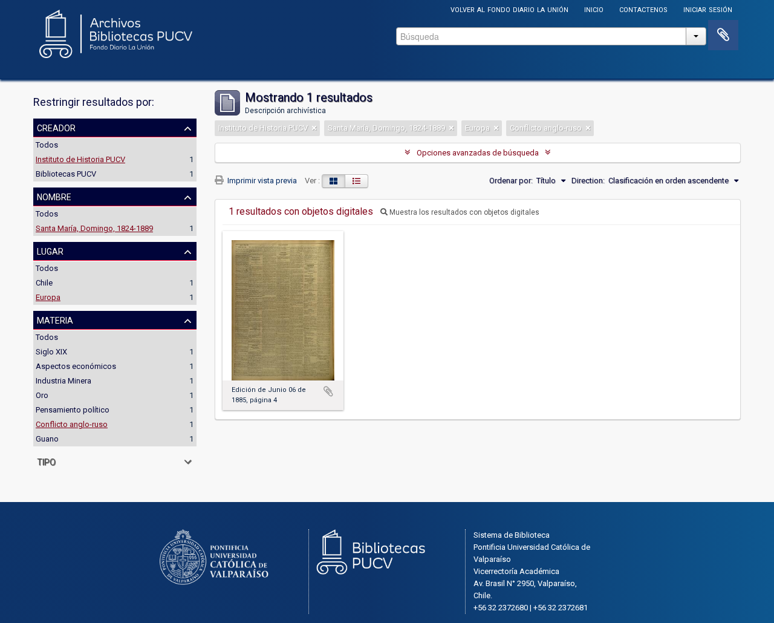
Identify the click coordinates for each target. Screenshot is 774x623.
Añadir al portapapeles (328, 391)
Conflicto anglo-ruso (72, 424)
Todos (47, 144)
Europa (48, 297)
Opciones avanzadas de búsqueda (478, 152)
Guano (47, 438)
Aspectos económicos (76, 366)
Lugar (50, 250)
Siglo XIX (51, 351)
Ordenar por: (511, 180)
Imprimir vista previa (261, 180)
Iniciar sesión (707, 9)
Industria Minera (63, 380)
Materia (55, 319)
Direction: (588, 180)
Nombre (54, 196)
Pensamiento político (72, 409)
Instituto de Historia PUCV (80, 159)
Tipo (46, 461)
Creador (56, 127)
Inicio (593, 9)
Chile (44, 282)
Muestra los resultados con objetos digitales (463, 212)
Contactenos (643, 9)
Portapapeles (723, 35)
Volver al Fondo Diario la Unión (509, 9)
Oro (42, 395)
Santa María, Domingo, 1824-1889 (94, 228)
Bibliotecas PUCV (66, 173)
